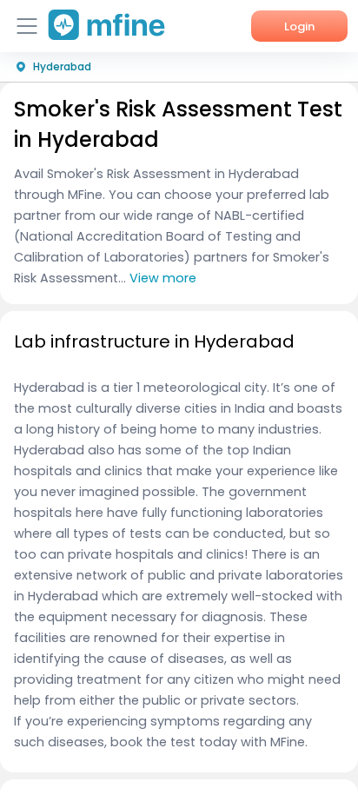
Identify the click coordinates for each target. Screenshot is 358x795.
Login (299, 26)
